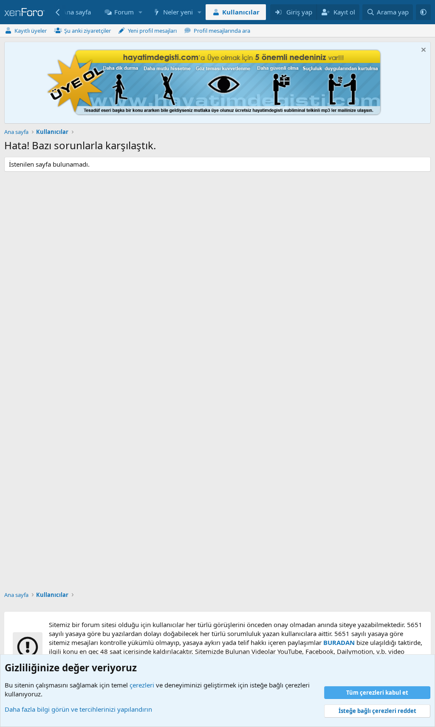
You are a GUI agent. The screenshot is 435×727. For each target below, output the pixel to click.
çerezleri (142, 685)
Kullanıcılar (241, 12)
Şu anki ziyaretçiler (87, 30)
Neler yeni (178, 12)
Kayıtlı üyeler (30, 30)
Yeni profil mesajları (152, 30)
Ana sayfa (76, 12)
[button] (140, 12)
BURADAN (339, 642)
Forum (124, 12)
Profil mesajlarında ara (222, 30)
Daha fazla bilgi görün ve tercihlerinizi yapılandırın (78, 709)
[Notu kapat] (422, 50)
